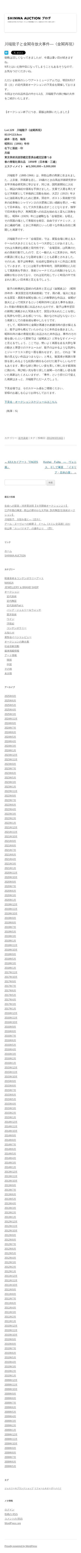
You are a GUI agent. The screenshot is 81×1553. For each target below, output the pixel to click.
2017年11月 (11, 972)
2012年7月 (10, 1244)
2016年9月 (10, 1026)
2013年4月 (10, 1203)
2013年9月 (10, 1185)
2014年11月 (11, 1126)
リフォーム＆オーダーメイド (47, 1488)
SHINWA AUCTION (15, 555)
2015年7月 (10, 1090)
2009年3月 (10, 1421)
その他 (8, 668)
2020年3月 (10, 895)
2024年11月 (11, 718)
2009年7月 (10, 1402)
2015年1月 (10, 1117)
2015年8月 (10, 1085)
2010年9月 (10, 1339)
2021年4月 (10, 859)
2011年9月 (10, 1289)
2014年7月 (10, 1144)
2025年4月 (10, 709)
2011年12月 (11, 1276)
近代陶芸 (12, 601)
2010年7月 (10, 1348)
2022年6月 (10, 804)
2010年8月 (10, 1344)
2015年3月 (10, 1108)
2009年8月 (10, 1398)
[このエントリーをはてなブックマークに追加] (6, 53)
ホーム (8, 551)
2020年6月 (10, 890)
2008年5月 (10, 1466)
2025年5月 (10, 705)
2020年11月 (11, 872)
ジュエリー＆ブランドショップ (19, 1488)
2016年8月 (10, 1031)
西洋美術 (12, 614)
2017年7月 (10, 986)
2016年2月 (10, 1058)
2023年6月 (10, 773)
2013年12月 (11, 1171)
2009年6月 (10, 1407)
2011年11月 (11, 1280)
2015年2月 (10, 1112)
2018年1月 (10, 967)
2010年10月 (11, 1334)
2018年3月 (10, 963)
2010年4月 (10, 1362)
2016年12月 (11, 1013)
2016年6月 (10, 1040)
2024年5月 (10, 736)
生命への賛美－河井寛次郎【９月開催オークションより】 (36, 505)
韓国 (9, 659)
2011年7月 (10, 1298)
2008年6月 (10, 1461)
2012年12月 (11, 1221)
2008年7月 (10, 1457)
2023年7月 (10, 768)
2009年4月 (10, 1416)
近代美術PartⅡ (15, 605)
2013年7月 (10, 1189)
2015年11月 (11, 1072)
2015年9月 (10, 1081)
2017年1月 (10, 1008)
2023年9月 (10, 764)
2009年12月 (11, 1380)
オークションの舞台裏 (17, 641)
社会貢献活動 (12, 646)
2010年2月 (10, 1371)
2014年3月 (10, 1162)
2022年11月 (11, 791)
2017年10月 (11, 977)
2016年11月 (11, 1017)
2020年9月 (10, 881)
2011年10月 (11, 1285)
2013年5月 (10, 1199)
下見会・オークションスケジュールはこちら (31, 401)
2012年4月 (10, 1257)
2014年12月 (11, 1122)
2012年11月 (11, 1226)
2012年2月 (10, 1267)
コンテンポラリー (16, 628)
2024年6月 (10, 732)
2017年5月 (10, 995)
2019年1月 (10, 940)
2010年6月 (10, 1353)
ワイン (10, 619)
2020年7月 (10, 886)
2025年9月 (10, 696)
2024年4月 (10, 741)
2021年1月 (10, 868)
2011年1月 (10, 1321)
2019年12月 (11, 904)
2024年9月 (10, 723)
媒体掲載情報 (12, 650)
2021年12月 (11, 827)
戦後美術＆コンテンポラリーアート (24, 578)
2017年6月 (10, 990)
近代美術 (23, 438)
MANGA (9, 582)
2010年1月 (10, 1375)
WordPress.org (13, 1523)
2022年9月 (10, 795)
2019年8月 (10, 922)
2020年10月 (11, 877)
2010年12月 (11, 1325)
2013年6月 (10, 1194)
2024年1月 (10, 750)
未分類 (8, 673)
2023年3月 (10, 782)
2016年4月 (10, 1049)
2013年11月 (11, 1176)
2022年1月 (10, 823)
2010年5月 (10, 1357)
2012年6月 (10, 1248)
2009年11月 (11, 1384)
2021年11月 (11, 832)
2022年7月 (10, 800)
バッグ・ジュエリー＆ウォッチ (24, 610)
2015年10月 (11, 1076)
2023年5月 (10, 777)
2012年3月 (10, 1262)
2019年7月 (10, 927)
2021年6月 (10, 854)
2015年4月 (10, 1103)
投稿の (11, 1514)
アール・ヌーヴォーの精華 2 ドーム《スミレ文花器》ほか (37, 524)
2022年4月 (10, 809)
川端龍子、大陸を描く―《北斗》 (23, 519)
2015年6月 (10, 1094)
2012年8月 (10, 1239)
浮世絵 (10, 623)
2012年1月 (10, 1271)
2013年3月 (10, 1208)
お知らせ (9, 632)
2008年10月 (11, 1443)
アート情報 (11, 655)
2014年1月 (10, 1167)
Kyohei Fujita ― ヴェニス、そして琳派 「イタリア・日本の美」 (59, 467)
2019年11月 (11, 909)
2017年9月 (10, 981)
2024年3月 (10, 746)
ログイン (9, 1509)
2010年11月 (11, 1330)
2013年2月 (10, 1212)
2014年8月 (10, 1140)
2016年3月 (10, 1054)
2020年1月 (10, 900)
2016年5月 (10, 1045)
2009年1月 (10, 1430)
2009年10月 (11, 1389)
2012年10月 (11, 1230)
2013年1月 (10, 1217)
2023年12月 (11, 755)
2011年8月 (10, 1294)
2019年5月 (10, 931)
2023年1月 (10, 786)
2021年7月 (10, 850)
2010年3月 (10, 1366)
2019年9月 (10, 918)
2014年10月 (11, 1131)
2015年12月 (11, 1067)
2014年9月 (10, 1135)
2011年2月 (10, 1316)
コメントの (14, 1518)
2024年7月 (10, 727)
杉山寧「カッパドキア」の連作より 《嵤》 (29, 528)
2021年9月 (10, 841)
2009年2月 (10, 1425)
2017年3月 (10, 1004)
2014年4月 (10, 1158)
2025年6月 (10, 700)
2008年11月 (11, 1439)
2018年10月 (11, 949)
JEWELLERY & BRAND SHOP (22, 587)
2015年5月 (10, 1099)
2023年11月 (11, 759)
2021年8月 (10, 845)
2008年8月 (10, 1452)
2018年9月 (10, 954)
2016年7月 (10, 1035)
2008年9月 (10, 1448)
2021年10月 (11, 836)
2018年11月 (11, 945)
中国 (9, 664)
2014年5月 (10, 1153)
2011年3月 (10, 1312)
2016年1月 (10, 1063)
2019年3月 (10, 936)
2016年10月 (11, 1022)
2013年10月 (11, 1180)
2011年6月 (10, 1303)
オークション (12, 591)
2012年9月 (10, 1235)
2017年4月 (10, 999)
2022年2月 (10, 818)
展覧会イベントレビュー (18, 637)
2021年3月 (10, 863)
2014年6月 (10, 1149)
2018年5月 (10, 958)
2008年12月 (11, 1434)
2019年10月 (11, 913)
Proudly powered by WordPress (21, 1546)
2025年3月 (10, 714)
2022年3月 (10, 813)
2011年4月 (10, 1307)
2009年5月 (10, 1411)
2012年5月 (10, 1253)
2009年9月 (10, 1393)
